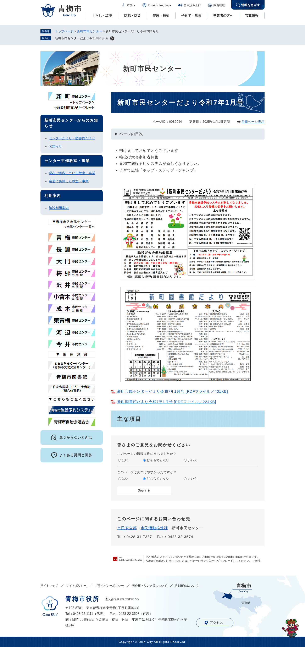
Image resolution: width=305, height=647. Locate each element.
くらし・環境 (102, 15)
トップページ (64, 31)
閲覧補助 (219, 5)
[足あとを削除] (112, 38)
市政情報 (252, 15)
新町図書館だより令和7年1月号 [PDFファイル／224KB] (166, 402)
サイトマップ (49, 585)
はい (125, 460)
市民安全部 (127, 528)
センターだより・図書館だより (72, 138)
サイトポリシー (76, 585)
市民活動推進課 (154, 528)
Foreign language (159, 5)
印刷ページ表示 (253, 121)
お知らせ (55, 146)
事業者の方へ (223, 15)
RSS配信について (187, 585)
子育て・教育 (191, 15)
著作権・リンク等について (149, 585)
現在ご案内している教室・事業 (72, 173)
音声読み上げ (192, 5)
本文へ (131, 5)
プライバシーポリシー (109, 585)
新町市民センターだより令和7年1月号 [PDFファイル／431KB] (172, 391)
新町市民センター (89, 31)
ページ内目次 (131, 134)
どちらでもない (158, 460)
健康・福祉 (161, 15)
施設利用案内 (59, 208)
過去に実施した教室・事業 (69, 181)
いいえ (193, 460)
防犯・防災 (132, 15)
